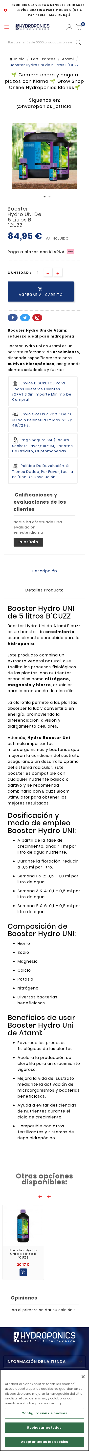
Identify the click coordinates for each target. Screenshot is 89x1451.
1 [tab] (44, 196)
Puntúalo (28, 542)
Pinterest (37, 317)
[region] (44, 1410)
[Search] (78, 42)
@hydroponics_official (45, 106)
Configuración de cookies (44, 1413)
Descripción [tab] (44, 571)
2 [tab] (49, 196)
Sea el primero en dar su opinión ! (42, 1309)
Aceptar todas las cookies (44, 1441)
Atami (55, 345)
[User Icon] (69, 27)
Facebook (13, 317)
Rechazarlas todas (44, 1427)
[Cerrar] (83, 1376)
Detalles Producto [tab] (44, 590)
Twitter (25, 317)
